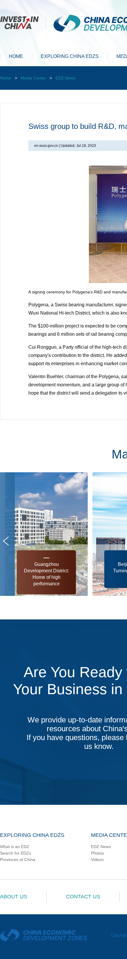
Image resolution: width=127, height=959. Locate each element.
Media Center (33, 78)
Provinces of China (17, 859)
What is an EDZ (14, 846)
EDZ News (65, 78)
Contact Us (83, 897)
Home (5, 78)
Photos (97, 853)
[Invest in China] (23, 22)
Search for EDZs (15, 853)
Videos (97, 859)
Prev (6, 541)
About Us (13, 897)
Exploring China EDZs (32, 835)
